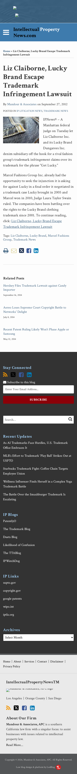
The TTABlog (12, 553)
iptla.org (8, 614)
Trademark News (56, 111)
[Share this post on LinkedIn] (36, 250)
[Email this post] (14, 250)
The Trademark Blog (16, 529)
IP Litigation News (29, 111)
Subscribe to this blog (20, 382)
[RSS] (5, 375)
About (17, 661)
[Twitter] (13, 375)
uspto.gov (9, 583)
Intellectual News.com (36, 32)
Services (29, 661)
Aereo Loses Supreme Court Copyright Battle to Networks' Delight (34, 310)
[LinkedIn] (29, 375)
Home (6, 51)
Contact (42, 661)
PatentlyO (9, 521)
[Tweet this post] (21, 250)
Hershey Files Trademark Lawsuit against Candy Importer (34, 288)
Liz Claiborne (19, 236)
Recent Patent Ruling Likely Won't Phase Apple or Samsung (36, 332)
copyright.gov (12, 591)
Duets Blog (10, 537)
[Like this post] (28, 250)
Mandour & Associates (22, 104)
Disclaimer (56, 661)
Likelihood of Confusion (19, 545)
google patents (12, 599)
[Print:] (5, 250)
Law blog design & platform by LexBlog (35, 767)
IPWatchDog (11, 561)
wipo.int (8, 607)
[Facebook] (21, 375)
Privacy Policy (11, 666)
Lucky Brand (38, 236)
